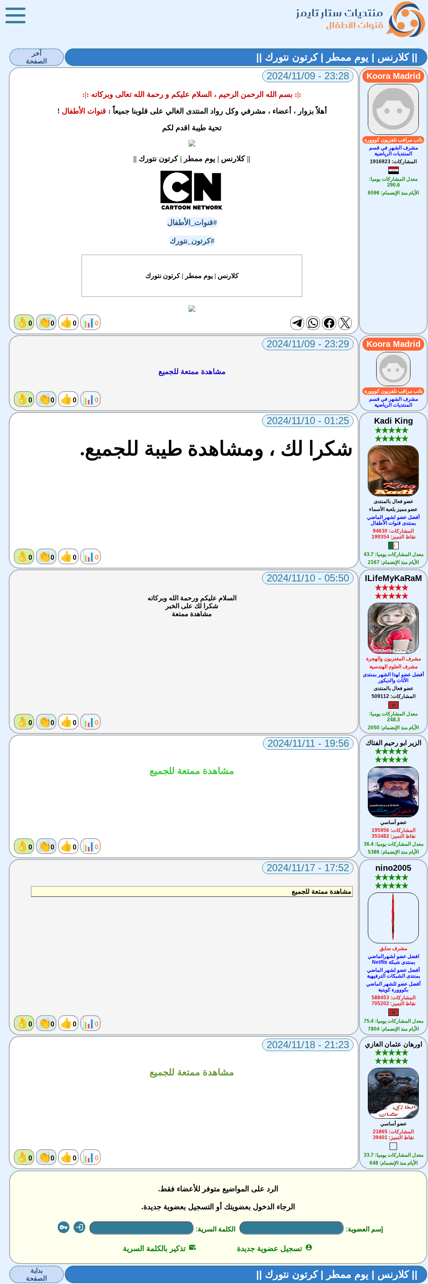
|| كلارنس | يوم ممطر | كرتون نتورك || (337, 57)
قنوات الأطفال (354, 25)
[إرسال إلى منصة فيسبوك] (329, 323)
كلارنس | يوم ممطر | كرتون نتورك (192, 275)
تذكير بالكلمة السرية (159, 1248)
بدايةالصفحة (36, 1274)
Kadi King (393, 420)
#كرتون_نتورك (192, 241)
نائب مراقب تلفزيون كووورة (393, 140)
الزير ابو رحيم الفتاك (393, 742)
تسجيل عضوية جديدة (275, 1248)
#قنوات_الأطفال (192, 222)
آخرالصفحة (36, 57)
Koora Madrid (393, 76)
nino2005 (393, 867)
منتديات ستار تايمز (339, 12)
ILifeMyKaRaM (393, 578)
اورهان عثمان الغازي (393, 1044)
